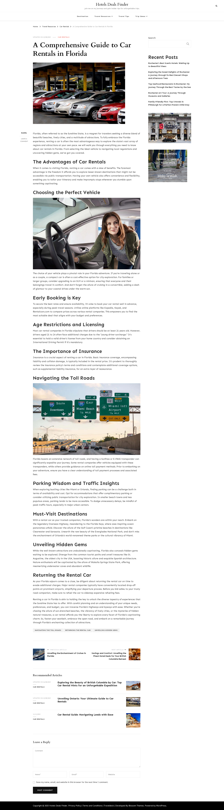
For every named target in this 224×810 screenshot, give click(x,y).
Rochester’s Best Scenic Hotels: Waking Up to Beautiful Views (168, 64)
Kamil (24, 133)
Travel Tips (124, 16)
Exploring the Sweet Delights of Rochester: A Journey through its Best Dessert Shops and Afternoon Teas (169, 75)
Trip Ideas (140, 16)
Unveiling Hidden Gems (106, 630)
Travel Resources (102, 16)
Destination (82, 16)
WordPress (161, 806)
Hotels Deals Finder (112, 4)
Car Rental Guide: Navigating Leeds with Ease (85, 714)
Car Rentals (63, 37)
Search (152, 38)
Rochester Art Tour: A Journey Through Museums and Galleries (167, 94)
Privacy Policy (74, 806)
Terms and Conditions (92, 806)
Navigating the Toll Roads (48, 630)
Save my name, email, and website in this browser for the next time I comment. (72, 782)
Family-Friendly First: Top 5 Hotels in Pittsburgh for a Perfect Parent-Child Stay (168, 103)
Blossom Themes (136, 806)
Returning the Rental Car (78, 630)
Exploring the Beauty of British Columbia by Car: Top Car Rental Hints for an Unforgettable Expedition (90, 684)
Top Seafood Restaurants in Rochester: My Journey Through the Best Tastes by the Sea (169, 85)
